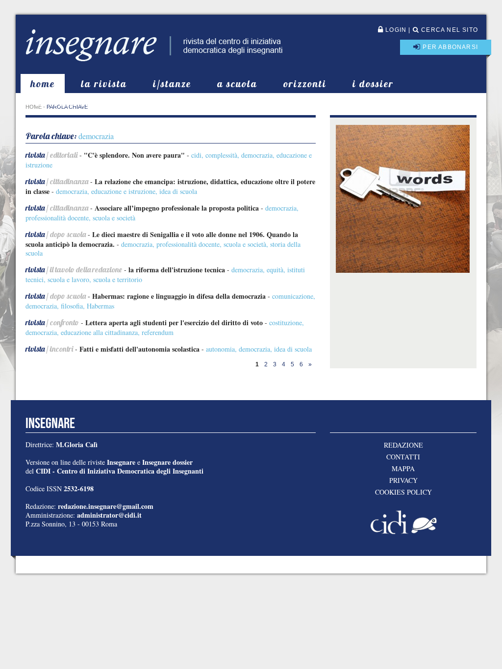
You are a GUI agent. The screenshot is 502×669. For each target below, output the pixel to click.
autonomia (220, 349)
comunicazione (292, 296)
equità (275, 269)
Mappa (403, 468)
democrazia (257, 155)
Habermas (100, 306)
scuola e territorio (117, 279)
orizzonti (304, 83)
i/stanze (172, 83)
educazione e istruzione (123, 191)
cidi (196, 155)
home (42, 83)
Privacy (403, 480)
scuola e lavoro (68, 279)
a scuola (237, 83)
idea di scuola (178, 191)
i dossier (373, 83)
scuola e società (114, 217)
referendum (158, 332)
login (394, 29)
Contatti (403, 457)
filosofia (72, 306)
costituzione (285, 322)
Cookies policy (403, 492)
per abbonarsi (449, 47)
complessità (221, 155)
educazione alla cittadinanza (99, 332)
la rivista (104, 83)
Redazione (403, 445)
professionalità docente (57, 217)
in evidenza (64, 102)
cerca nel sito (448, 29)
